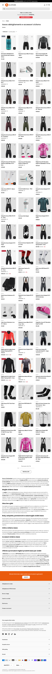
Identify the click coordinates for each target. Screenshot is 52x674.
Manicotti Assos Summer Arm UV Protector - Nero (43, 404)
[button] (49, 4)
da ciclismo (13, 483)
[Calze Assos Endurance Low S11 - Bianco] (8, 311)
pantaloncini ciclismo (20, 520)
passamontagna (12, 544)
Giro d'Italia (16, 628)
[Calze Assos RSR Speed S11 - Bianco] (43, 257)
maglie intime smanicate (19, 532)
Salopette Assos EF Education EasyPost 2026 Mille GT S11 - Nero (8, 163)
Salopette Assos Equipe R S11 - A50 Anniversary (43, 296)
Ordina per (5, 31)
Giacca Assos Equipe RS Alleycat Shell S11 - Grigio (42, 54)
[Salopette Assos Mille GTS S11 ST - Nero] (8, 204)
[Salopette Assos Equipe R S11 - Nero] (43, 177)
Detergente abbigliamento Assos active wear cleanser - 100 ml (8, 55)
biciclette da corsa (20, 624)
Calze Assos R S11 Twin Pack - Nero (8, 404)
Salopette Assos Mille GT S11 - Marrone (8, 108)
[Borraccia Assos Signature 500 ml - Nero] (26, 231)
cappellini (21, 546)
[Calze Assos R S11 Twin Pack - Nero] (8, 392)
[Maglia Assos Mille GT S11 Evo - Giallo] (26, 419)
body (29, 523)
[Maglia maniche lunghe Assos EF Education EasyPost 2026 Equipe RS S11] (26, 444)
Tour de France (23, 628)
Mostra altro (26, 471)
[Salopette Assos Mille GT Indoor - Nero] (26, 42)
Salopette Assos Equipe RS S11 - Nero (25, 296)
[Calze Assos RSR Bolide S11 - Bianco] (26, 392)
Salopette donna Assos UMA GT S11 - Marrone (43, 108)
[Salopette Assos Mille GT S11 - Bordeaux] (26, 96)
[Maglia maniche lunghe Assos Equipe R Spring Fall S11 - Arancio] (8, 338)
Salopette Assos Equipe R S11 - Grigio (8, 243)
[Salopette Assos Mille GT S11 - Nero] (8, 69)
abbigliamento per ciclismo (21, 622)
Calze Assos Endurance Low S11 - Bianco (8, 323)
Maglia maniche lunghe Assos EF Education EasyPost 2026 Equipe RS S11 (25, 457)
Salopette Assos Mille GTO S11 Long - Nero (25, 323)
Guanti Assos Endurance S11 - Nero (8, 296)
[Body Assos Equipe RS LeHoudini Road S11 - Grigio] (43, 338)
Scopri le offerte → (26, 17)
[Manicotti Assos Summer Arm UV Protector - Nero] (43, 392)
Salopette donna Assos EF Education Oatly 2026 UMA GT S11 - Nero (43, 457)
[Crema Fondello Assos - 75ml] (26, 177)
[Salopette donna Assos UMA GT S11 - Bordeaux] (8, 123)
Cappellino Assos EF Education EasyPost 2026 (43, 323)
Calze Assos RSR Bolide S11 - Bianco (25, 404)
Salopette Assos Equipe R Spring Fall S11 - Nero (42, 243)
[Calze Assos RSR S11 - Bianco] (8, 177)
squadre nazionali (11, 624)
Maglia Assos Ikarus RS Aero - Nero (25, 377)
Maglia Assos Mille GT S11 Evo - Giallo (25, 431)
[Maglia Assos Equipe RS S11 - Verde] (43, 204)
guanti (23, 541)
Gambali (7, 541)
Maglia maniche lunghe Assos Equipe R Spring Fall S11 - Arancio (8, 351)
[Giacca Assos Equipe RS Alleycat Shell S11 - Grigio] (43, 42)
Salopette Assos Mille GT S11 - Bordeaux (25, 108)
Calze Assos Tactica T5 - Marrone (24, 269)
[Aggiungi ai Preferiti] (14, 36)
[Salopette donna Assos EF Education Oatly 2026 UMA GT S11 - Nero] (43, 444)
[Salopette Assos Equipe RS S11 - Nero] (26, 284)
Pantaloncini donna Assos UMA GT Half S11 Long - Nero (8, 431)
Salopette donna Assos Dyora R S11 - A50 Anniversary (43, 377)
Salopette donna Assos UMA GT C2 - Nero (8, 269)
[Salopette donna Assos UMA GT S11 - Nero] (43, 123)
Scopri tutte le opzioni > (34, 1)
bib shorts (19, 483)
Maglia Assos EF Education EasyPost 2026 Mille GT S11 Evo (43, 162)
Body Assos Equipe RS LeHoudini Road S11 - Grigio (42, 350)
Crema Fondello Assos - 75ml (25, 188)
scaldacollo (5, 544)
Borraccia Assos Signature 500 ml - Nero (25, 243)
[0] (47, 4)
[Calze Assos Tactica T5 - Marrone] (26, 257)
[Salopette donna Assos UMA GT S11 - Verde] (26, 123)
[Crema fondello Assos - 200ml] (26, 69)
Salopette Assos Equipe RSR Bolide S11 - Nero (8, 456)
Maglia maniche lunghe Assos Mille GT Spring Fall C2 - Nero (8, 377)
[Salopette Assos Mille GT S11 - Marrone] (8, 96)
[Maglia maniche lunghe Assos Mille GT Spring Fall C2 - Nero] (8, 365)
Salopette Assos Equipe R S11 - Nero (43, 189)
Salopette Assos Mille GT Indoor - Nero (26, 54)
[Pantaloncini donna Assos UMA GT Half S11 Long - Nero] (8, 419)
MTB (26, 624)
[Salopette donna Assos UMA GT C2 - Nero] (8, 257)
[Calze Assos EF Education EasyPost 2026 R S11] (26, 150)
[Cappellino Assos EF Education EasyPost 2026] (43, 311)
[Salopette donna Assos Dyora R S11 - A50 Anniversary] (43, 365)
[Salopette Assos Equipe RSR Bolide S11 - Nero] (8, 444)
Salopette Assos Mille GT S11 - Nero (8, 81)
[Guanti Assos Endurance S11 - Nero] (8, 284)
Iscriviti (26, 577)
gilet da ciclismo (37, 509)
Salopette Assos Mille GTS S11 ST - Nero (8, 216)
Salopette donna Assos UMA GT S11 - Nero (43, 135)
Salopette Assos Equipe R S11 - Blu (25, 350)
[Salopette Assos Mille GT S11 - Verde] (43, 69)
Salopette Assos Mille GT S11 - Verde (43, 81)
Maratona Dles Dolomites (33, 628)
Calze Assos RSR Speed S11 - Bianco (42, 269)
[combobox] (26, 8)
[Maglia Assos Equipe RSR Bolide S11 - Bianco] (43, 419)
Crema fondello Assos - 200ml (25, 80)
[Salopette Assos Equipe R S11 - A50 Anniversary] (43, 284)
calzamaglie (46, 521)
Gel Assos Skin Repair (23, 216)
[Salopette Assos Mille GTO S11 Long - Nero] (26, 311)
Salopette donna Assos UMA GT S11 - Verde (25, 135)
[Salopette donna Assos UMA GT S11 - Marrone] (43, 96)
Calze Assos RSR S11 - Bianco (8, 188)
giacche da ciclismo (14, 507)
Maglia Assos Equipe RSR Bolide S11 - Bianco (42, 431)
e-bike (34, 624)
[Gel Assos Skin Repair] (26, 204)
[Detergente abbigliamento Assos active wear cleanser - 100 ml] (8, 42)
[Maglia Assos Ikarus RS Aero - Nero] (26, 365)
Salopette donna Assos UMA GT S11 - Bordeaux (8, 135)
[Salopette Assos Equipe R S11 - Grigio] (8, 231)
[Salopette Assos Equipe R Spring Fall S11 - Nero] (43, 231)
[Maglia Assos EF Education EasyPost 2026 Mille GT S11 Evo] (43, 150)
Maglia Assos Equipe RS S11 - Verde (42, 216)
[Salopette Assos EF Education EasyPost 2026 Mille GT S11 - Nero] (8, 150)
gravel (29, 624)
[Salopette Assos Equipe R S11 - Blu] (26, 338)
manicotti (12, 541)
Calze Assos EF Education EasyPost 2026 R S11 (24, 162)
